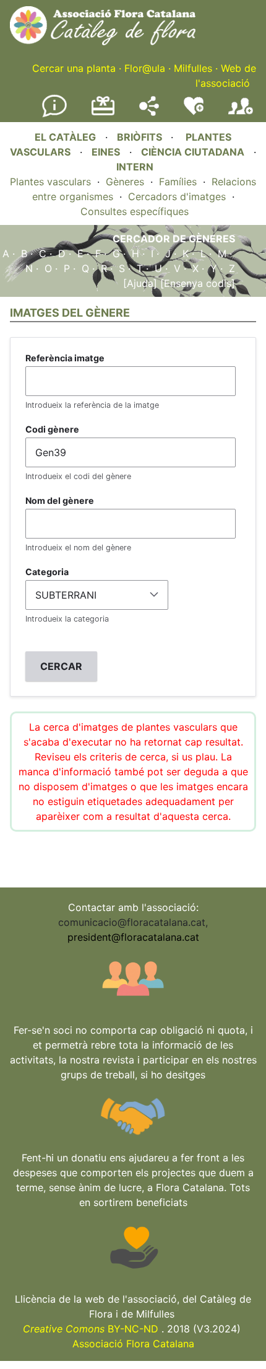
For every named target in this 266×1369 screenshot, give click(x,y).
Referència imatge (65, 358)
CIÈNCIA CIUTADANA (192, 152)
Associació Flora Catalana (133, 1343)
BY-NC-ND (90, 1329)
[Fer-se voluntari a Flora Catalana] (194, 112)
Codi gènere (52, 429)
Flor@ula (144, 68)
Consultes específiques (134, 211)
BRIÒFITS (141, 137)
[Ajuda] (140, 283)
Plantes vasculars (50, 181)
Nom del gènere (59, 500)
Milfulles (193, 68)
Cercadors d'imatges (177, 196)
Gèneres (125, 181)
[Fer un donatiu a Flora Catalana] (103, 113)
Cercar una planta (74, 68)
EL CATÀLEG (65, 137)
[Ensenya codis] (196, 283)
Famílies (178, 181)
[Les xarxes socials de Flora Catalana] (149, 112)
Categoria (47, 571)
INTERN (134, 167)
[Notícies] (54, 114)
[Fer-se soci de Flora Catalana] (240, 114)
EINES (106, 152)
